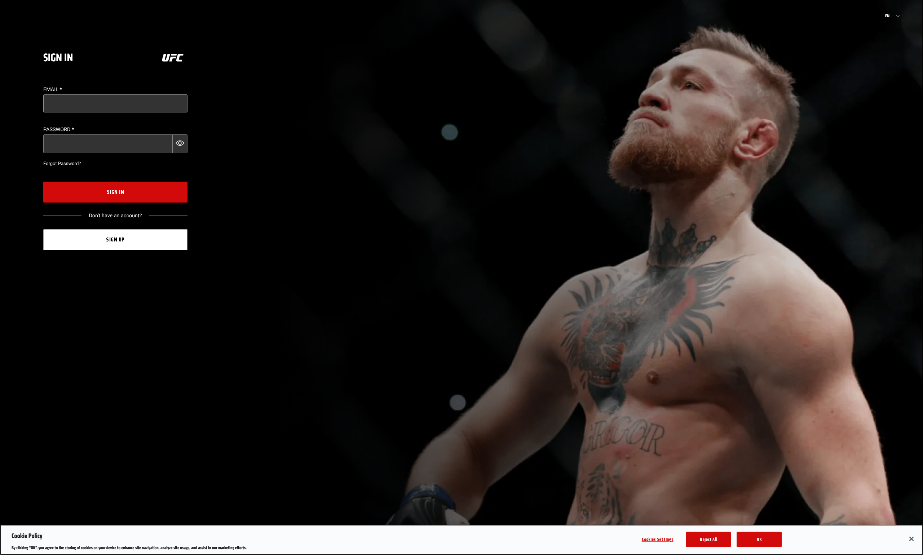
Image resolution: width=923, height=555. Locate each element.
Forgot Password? (62, 163)
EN (887, 16)
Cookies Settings (658, 539)
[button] (180, 144)
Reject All (708, 539)
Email (52, 89)
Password (58, 129)
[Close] (911, 539)
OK (759, 539)
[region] (461, 540)
